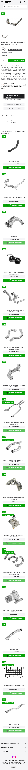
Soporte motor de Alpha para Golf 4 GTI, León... (14, 611)
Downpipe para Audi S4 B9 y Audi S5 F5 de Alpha (14, 235)
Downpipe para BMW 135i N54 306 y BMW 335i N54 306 (14, 348)
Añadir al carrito (16, 60)
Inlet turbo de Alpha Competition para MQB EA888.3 (14, 273)
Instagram (14, 757)
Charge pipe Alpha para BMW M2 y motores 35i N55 (14, 160)
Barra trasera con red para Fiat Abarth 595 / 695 (14, 686)
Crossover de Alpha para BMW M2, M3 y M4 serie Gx (14, 648)
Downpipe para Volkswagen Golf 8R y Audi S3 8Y (14, 198)
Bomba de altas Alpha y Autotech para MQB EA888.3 (14, 536)
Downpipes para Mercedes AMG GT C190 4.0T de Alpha (14, 310)
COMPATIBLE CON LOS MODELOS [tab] (11, 96)
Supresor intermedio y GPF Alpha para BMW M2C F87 (14, 723)
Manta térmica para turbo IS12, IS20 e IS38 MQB (14, 498)
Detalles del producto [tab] (13, 100)
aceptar (13, 767)
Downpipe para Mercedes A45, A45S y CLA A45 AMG (14, 385)
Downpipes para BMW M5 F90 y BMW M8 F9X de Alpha (14, 573)
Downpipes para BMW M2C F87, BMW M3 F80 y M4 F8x (14, 460)
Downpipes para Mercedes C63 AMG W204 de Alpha (14, 423)
